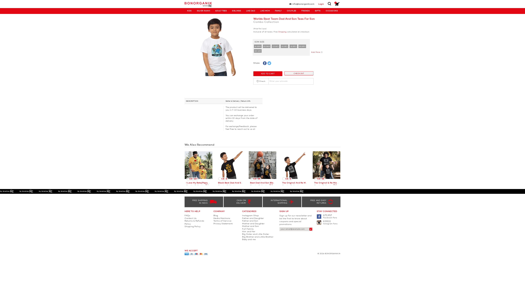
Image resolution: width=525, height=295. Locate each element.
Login (321, 4)
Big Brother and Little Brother (257, 237)
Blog (215, 216)
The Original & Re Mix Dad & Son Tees (334, 183)
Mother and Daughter (253, 224)
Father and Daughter (253, 218)
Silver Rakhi (203, 11)
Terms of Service (222, 221)
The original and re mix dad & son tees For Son (307, 183)
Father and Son (250, 221)
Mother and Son (250, 226)
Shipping (282, 32)
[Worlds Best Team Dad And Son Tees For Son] (217, 48)
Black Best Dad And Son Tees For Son (238, 183)
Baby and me (249, 240)
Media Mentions (221, 218)
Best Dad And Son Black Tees (265, 183)
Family (278, 11)
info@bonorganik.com (303, 4)
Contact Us (191, 218)
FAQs (187, 216)
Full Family (248, 229)
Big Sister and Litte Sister (255, 234)
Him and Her (248, 232)
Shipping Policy (193, 227)
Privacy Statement (223, 224)
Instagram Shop (250, 216)
